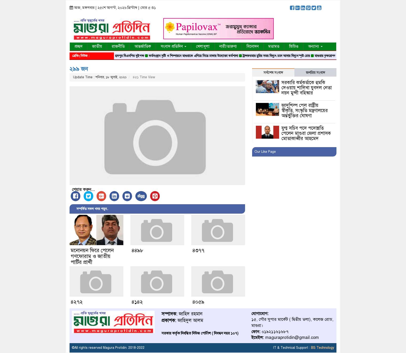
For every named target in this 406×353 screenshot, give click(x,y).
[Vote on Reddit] (127, 196)
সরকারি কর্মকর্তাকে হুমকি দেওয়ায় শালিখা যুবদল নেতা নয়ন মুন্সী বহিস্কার (306, 88)
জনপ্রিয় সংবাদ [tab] (315, 72)
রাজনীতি (118, 46)
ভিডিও (293, 46)
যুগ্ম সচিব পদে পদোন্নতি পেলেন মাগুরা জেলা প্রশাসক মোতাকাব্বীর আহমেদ (306, 133)
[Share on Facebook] (75, 196)
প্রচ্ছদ (78, 46)
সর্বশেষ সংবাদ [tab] (273, 72)
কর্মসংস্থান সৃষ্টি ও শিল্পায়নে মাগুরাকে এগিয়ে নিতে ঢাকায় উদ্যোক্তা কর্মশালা (185, 56)
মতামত (273, 46)
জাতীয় (97, 46)
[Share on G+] (101, 196)
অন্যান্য (314, 46)
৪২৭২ (77, 302)
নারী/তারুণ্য (228, 46)
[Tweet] (88, 196)
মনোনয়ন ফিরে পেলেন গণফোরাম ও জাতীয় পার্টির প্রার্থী (92, 256)
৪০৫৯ (198, 302)
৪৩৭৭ (198, 250)
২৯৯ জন (79, 68)
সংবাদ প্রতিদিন (172, 46)
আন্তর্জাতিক (142, 46)
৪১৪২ (137, 302)
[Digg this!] (141, 196)
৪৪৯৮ (137, 250)
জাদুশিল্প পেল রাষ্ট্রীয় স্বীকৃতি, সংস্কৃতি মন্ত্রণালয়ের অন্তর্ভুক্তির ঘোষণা (304, 110)
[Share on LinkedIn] (114, 196)
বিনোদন (252, 46)
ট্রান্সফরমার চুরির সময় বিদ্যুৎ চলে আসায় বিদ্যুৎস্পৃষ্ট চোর (268, 56)
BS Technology (322, 348)
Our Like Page (265, 152)
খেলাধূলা (203, 46)
